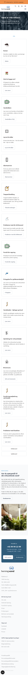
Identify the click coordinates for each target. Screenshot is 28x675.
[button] (12, 2)
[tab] (14, 36)
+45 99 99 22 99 (14, 546)
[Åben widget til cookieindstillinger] (3, 672)
